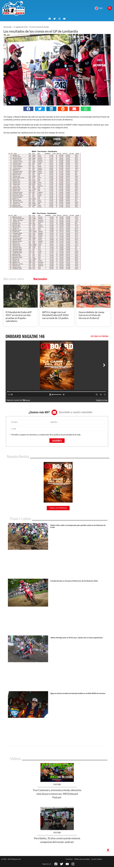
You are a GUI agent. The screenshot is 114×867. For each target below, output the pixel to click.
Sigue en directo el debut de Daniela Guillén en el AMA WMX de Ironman (77, 693)
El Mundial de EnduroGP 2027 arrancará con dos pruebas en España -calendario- (19, 316)
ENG (101, 8)
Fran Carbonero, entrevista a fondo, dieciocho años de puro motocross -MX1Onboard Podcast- (57, 794)
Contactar (69, 859)
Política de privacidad (82, 859)
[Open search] (110, 8)
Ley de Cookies (96, 859)
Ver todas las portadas (99, 336)
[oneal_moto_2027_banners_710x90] (57, 146)
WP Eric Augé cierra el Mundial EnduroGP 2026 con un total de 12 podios (55, 315)
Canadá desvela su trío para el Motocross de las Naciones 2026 (74, 581)
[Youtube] (64, 18)
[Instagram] (59, 18)
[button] (28, 109)
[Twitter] (54, 18)
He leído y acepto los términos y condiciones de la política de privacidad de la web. (46, 435)
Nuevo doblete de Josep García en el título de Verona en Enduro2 (91, 315)
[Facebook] (49, 18)
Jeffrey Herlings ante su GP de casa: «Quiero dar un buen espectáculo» (76, 638)
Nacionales (7, 27)
